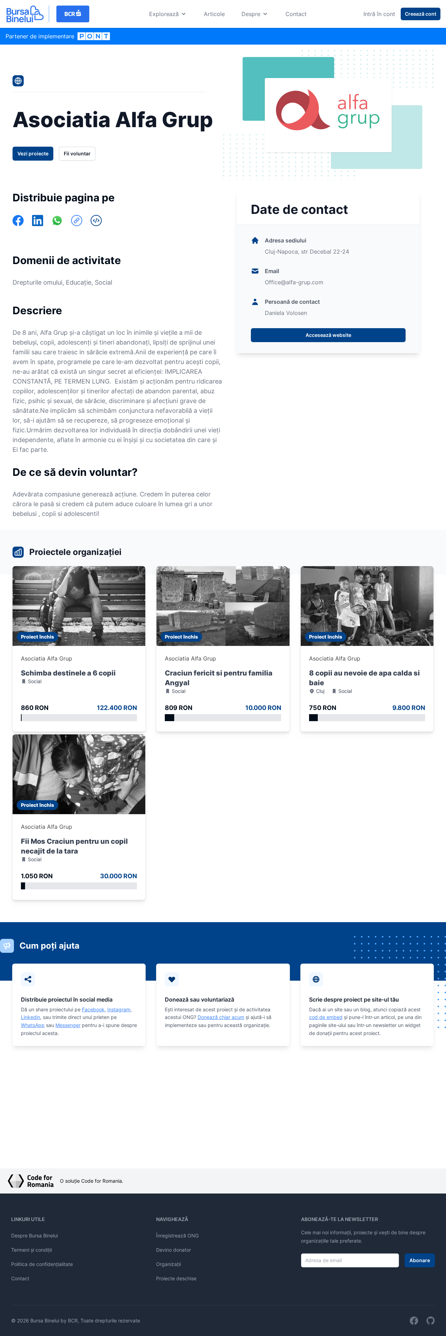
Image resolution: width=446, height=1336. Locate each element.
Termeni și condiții (31, 1250)
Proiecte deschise (176, 1278)
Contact (296, 13)
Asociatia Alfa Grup (46, 658)
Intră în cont (379, 13)
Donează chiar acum (221, 1017)
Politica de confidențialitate (42, 1264)
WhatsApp (33, 1025)
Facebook (93, 1009)
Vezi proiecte (32, 153)
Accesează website (328, 335)
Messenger (67, 1025)
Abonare (419, 1260)
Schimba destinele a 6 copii (68, 673)
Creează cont (420, 14)
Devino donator (173, 1250)
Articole (214, 13)
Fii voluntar (77, 153)
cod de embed (326, 1017)
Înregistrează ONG (177, 1235)
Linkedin (30, 1017)
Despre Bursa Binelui (34, 1235)
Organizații (168, 1264)
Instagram (118, 1009)
